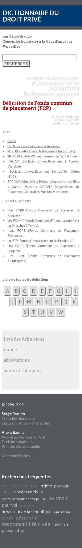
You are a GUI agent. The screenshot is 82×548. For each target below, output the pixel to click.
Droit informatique (17, 441)
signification (61, 512)
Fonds (11, 141)
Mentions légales (16, 455)
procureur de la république (27, 511)
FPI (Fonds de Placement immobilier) (33, 146)
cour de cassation (20, 485)
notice (10, 349)
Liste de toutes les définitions (26, 279)
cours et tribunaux (23, 370)
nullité (6, 492)
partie (47, 498)
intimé (46, 485)
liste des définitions (24, 339)
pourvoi (9, 505)
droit (62, 498)
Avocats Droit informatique (65, 121)
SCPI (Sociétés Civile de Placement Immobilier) (41, 151)
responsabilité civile (26, 524)
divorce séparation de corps (20, 499)
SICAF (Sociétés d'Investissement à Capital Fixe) (42, 156)
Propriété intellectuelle (21, 446)
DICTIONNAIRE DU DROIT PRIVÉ (31, 16)
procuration (14, 530)
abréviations (17, 360)
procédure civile (27, 491)
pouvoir (61, 485)
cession (60, 524)
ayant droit (26, 505)
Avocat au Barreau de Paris (24, 437)
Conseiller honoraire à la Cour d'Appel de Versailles (26, 418)
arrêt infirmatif (19, 518)
